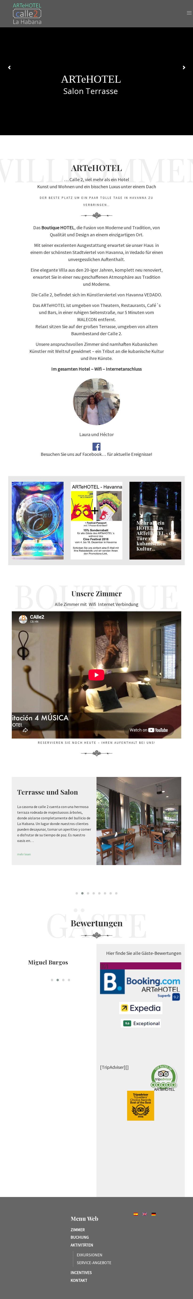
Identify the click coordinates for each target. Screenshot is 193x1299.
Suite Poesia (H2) (43, 791)
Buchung (80, 1237)
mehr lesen (24, 866)
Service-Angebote (94, 1262)
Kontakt (79, 1280)
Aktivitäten (82, 1245)
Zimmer (78, 1229)
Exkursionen (89, 1255)
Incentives (81, 1272)
